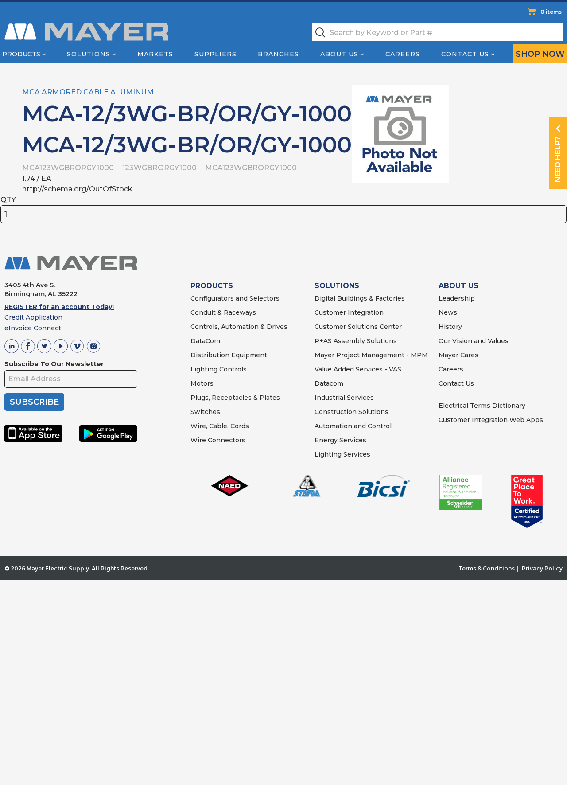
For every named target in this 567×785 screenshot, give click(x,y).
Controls (232, 369)
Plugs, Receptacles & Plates (235, 398)
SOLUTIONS (337, 285)
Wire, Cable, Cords (219, 426)
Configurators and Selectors (235, 298)
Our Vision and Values (474, 341)
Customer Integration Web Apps (491, 420)
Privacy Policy (542, 568)
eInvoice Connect (32, 328)
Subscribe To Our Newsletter (54, 364)
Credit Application (33, 317)
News (448, 312)
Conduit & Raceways (223, 312)
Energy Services (340, 440)
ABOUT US (458, 285)
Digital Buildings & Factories (360, 298)
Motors (202, 383)
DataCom (205, 341)
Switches (205, 412)
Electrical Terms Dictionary (482, 406)
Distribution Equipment (228, 355)
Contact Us (465, 54)
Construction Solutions (351, 412)
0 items (551, 11)
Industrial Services (344, 398)
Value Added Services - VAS (358, 369)
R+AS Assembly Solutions (356, 341)
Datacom (329, 383)
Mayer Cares (458, 355)
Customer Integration (349, 312)
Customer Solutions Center (358, 327)
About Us (339, 54)
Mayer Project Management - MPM (371, 355)
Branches (278, 54)
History (450, 327)
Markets (155, 54)
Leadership (457, 298)
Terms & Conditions (486, 568)
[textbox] (437, 32)
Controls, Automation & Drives (238, 327)
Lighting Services (342, 454)
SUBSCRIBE (34, 402)
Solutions (88, 54)
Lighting (203, 369)
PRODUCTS (211, 285)
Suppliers (215, 54)
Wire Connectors (217, 440)
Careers (402, 54)
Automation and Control (353, 426)
